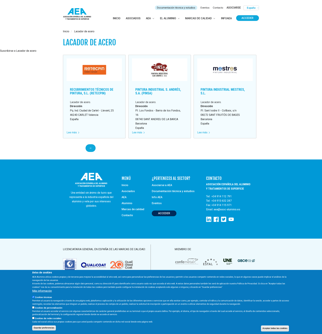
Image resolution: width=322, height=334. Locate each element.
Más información (42, 290)
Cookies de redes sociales (48, 318)
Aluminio (127, 203)
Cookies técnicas (43, 297)
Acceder (247, 18)
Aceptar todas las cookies (274, 328)
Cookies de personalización (48, 308)
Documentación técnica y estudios (176, 7)
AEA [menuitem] (148, 18)
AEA (124, 197)
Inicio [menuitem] (116, 18)
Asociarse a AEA (162, 185)
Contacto (218, 7)
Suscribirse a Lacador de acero (18, 50)
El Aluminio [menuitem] (168, 18)
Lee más (73, 132)
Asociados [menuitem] (133, 18)
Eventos (205, 7)
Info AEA (157, 197)
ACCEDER (164, 213)
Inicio (66, 31)
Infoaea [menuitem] (226, 18)
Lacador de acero (80, 102)
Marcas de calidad (133, 209)
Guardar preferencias (44, 328)
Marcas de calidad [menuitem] (198, 18)
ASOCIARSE (234, 7)
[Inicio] (78, 14)
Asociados (128, 191)
